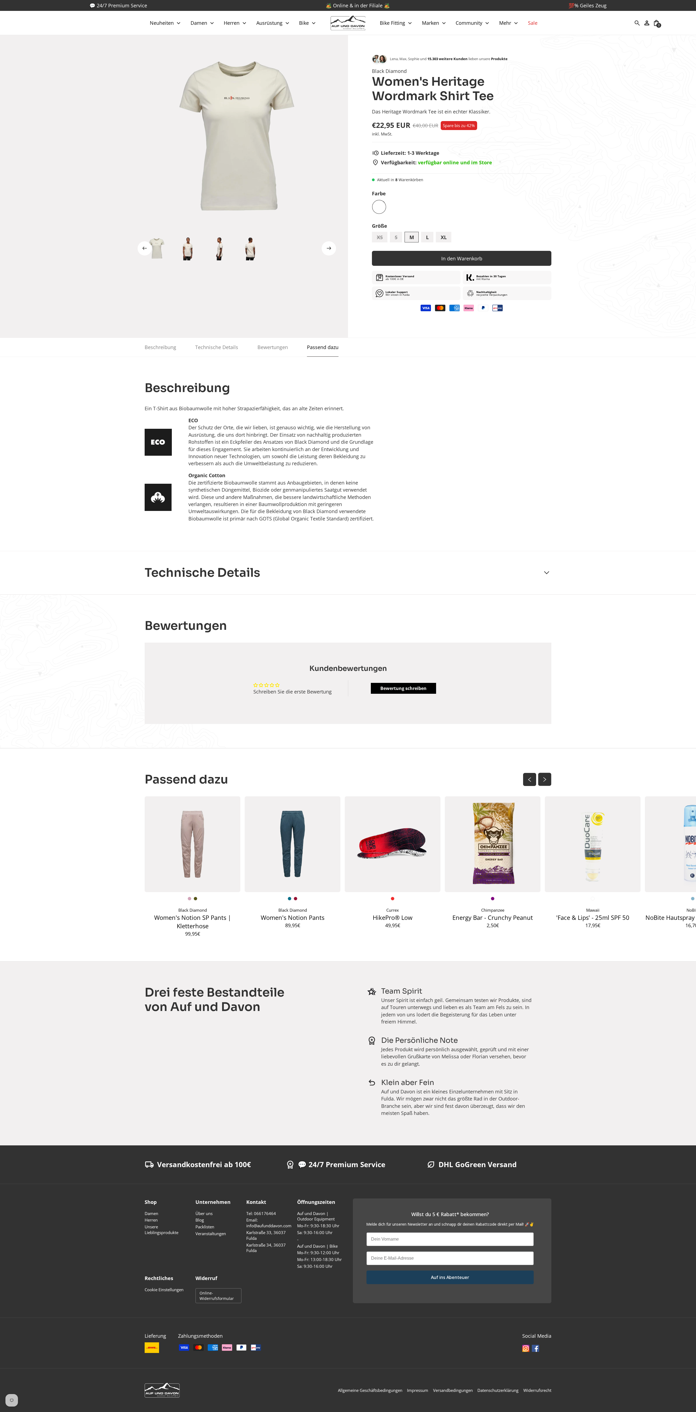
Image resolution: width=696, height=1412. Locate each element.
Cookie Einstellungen (164, 1290)
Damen (151, 1213)
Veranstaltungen (210, 1234)
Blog (199, 1220)
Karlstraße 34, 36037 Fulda (266, 1248)
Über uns (204, 1213)
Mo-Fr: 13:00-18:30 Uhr (319, 1259)
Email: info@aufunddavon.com (268, 1223)
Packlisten (204, 1227)
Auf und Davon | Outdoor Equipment (316, 1216)
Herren (151, 1220)
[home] (348, 23)
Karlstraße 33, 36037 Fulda (266, 1235)
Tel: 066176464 (261, 1213)
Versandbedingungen (453, 1390)
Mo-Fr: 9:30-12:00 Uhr (318, 1253)
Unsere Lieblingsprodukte (161, 1229)
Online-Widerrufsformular (217, 1295)
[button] (165, 23)
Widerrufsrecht (537, 1390)
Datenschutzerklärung (497, 1390)
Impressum (417, 1390)
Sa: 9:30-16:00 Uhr (315, 1232)
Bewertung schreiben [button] (403, 688)
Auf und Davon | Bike (317, 1246)
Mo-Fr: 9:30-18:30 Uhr (318, 1226)
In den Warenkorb (461, 258)
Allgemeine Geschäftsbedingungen (370, 1390)
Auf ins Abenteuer (450, 1277)
